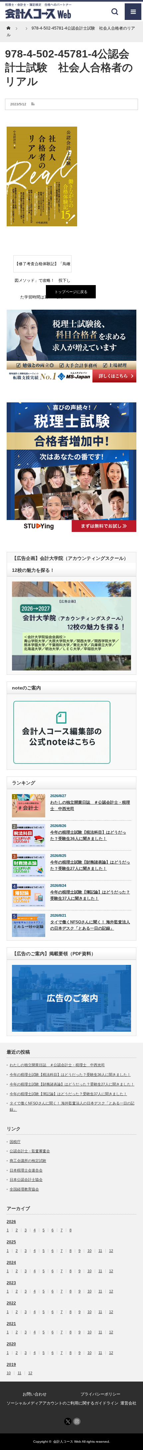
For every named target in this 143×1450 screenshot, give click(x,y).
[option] (71, 346)
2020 (11, 1344)
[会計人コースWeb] (38, 16)
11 (100, 1251)
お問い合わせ (35, 1394)
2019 (11, 1364)
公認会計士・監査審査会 (30, 1151)
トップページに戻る (71, 292)
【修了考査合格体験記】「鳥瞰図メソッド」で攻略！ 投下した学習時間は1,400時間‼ (43, 266)
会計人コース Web (67, 1441)
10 (89, 1251)
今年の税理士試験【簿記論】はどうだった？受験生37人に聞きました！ (90, 895)
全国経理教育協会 (24, 1189)
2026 (11, 1221)
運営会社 (128, 1403)
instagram (76, 1421)
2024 (11, 1262)
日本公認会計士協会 (26, 1180)
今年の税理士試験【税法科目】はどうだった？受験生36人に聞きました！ (88, 835)
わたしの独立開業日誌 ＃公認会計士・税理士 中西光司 (90, 805)
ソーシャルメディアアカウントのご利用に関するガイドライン (62, 1403)
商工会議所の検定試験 (28, 1161)
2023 (11, 1283)
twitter (68, 1421)
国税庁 (15, 1142)
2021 (11, 1323)
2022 (11, 1303)
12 (111, 1251)
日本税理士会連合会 (26, 1170)
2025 (11, 1242)
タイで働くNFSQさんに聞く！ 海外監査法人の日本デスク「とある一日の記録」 (90, 925)
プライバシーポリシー (100, 1394)
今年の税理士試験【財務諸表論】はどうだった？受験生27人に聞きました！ (90, 865)
